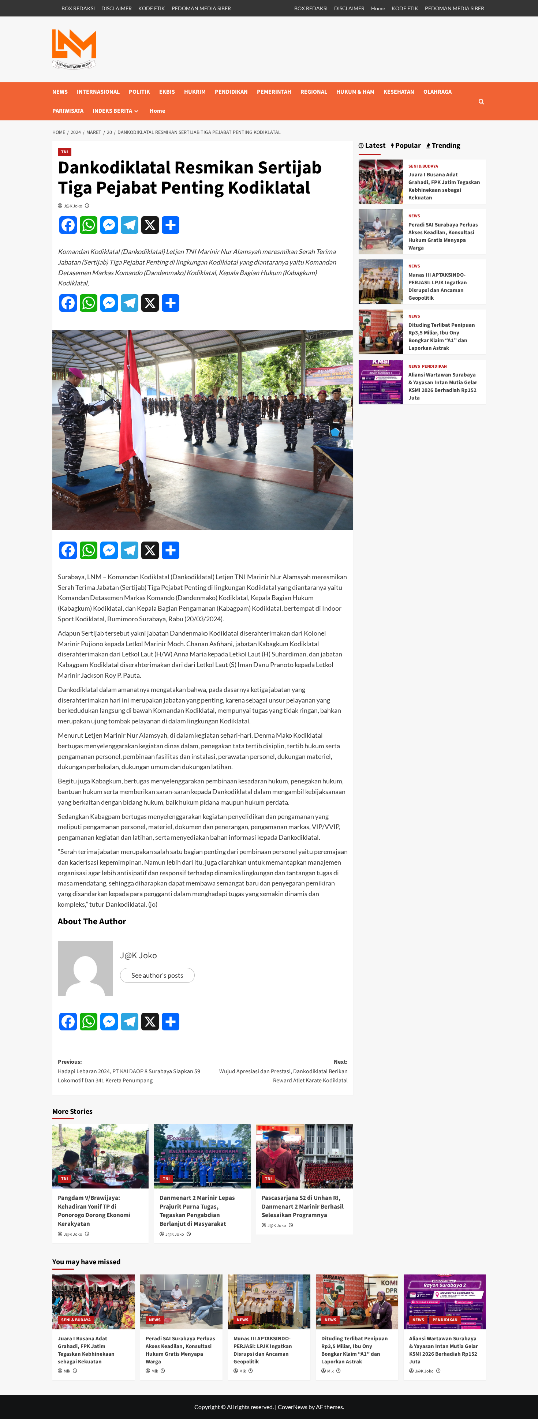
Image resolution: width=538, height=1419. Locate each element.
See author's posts (157, 975)
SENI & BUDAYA (423, 166)
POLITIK (139, 92)
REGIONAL (313, 92)
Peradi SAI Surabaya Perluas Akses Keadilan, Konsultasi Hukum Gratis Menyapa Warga (443, 236)
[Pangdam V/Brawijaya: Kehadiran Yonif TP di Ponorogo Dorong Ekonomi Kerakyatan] (100, 1156)
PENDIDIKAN (231, 92)
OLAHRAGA (437, 92)
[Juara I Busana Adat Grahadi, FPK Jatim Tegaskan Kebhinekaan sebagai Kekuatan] (381, 180)
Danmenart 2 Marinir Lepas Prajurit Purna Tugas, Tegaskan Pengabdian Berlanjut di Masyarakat (197, 1211)
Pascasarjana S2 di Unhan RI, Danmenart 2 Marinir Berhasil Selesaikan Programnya (303, 1207)
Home (378, 8)
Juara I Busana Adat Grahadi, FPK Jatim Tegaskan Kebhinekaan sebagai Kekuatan (444, 186)
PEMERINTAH (274, 92)
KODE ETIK (151, 8)
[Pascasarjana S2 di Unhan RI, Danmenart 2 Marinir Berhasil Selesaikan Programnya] (304, 1156)
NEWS (60, 92)
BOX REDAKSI (78, 8)
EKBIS (167, 92)
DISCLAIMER (116, 8)
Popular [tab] (407, 146)
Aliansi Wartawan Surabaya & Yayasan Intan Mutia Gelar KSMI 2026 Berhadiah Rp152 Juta (442, 386)
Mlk (67, 1371)
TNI (64, 152)
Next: (283, 1071)
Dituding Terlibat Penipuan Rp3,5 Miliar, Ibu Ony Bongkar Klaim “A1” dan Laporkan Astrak (441, 336)
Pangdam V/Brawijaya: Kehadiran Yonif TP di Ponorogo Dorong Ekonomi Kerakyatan (94, 1211)
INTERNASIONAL (98, 92)
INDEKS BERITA (112, 111)
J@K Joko (73, 206)
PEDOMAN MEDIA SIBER (201, 8)
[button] (481, 102)
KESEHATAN (399, 92)
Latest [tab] (375, 146)
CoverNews (292, 1406)
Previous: (129, 1071)
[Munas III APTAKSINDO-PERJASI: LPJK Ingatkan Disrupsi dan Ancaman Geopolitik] (381, 280)
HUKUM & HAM (355, 92)
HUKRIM (195, 92)
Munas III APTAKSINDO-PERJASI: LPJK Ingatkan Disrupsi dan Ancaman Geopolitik (437, 286)
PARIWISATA (67, 111)
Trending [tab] (445, 146)
